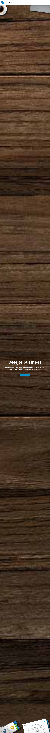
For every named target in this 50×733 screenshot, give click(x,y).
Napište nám (25, 375)
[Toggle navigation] (47, 3)
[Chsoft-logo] (6, 2)
